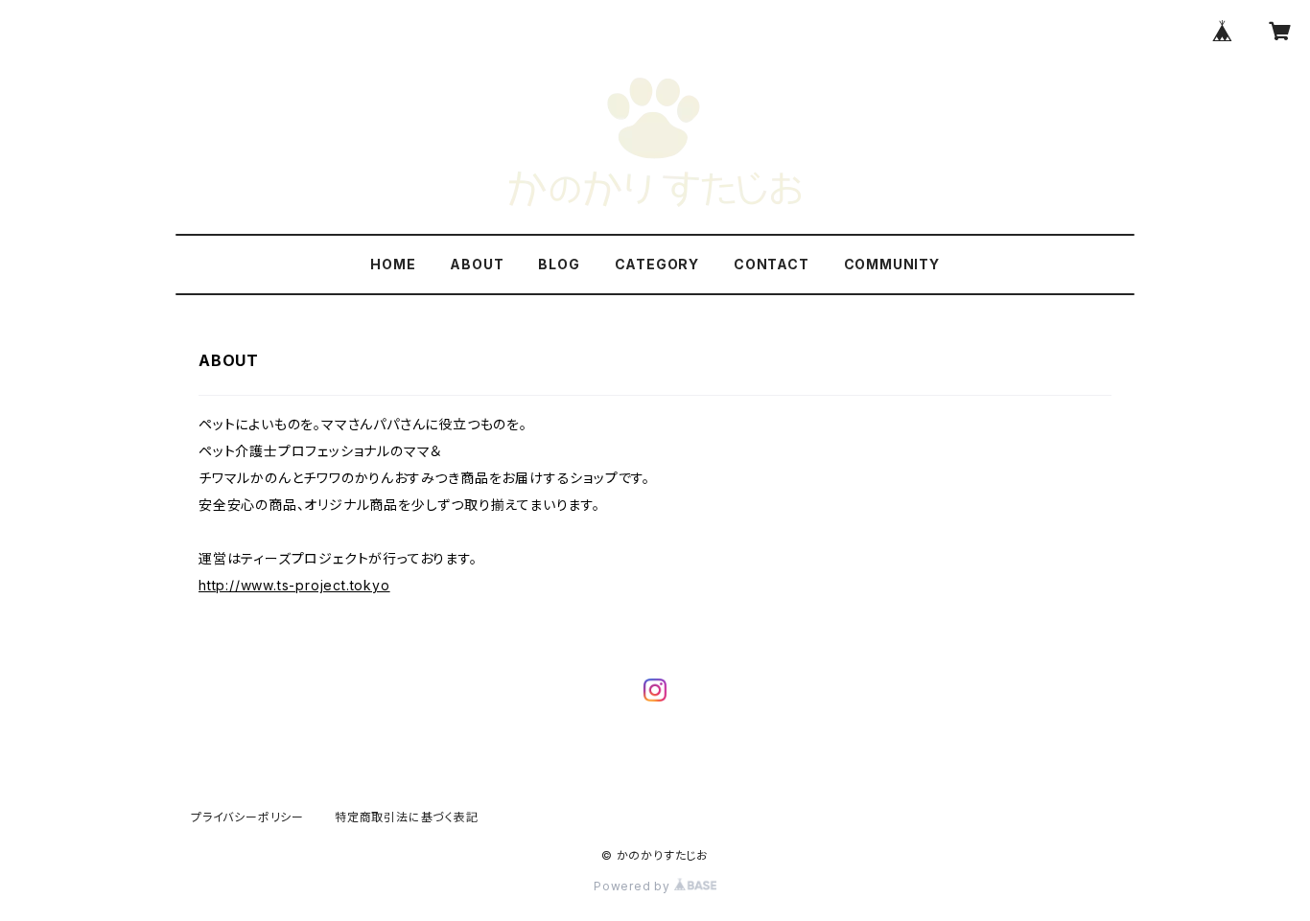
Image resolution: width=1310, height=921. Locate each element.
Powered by (634, 886)
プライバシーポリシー (247, 817)
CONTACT (771, 264)
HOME (392, 264)
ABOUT (476, 264)
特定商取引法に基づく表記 (407, 817)
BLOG (558, 264)
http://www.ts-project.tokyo (294, 585)
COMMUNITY (892, 264)
